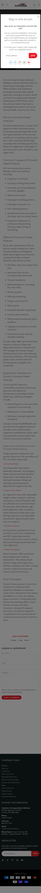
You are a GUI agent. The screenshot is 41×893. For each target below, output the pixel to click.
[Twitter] (11, 62)
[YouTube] (29, 62)
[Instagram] (24, 62)
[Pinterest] (20, 62)
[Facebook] (15, 62)
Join (33, 55)
